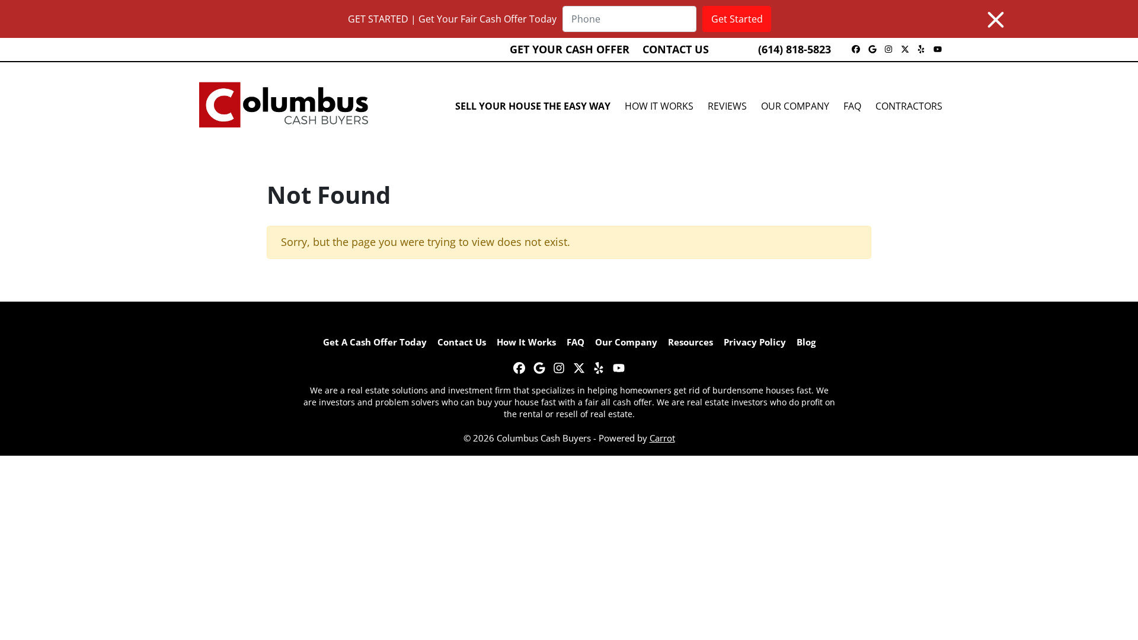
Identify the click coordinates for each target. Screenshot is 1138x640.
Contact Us (675, 49)
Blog (806, 342)
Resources (690, 342)
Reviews (727, 106)
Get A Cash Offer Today (375, 342)
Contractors (908, 106)
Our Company (795, 106)
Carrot (662, 438)
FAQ (852, 106)
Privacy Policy (755, 342)
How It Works (659, 106)
